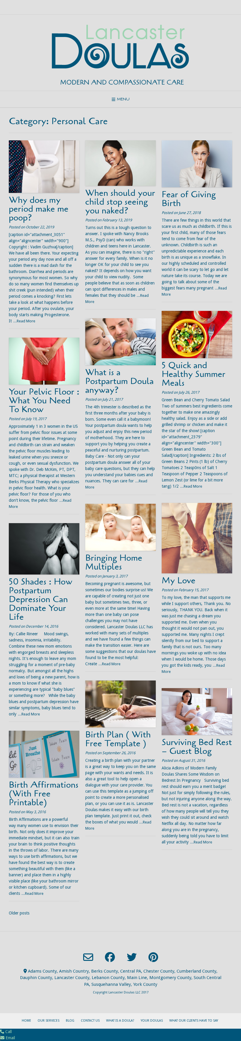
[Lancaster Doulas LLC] (120, 47)
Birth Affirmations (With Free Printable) (43, 793)
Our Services (48, 1021)
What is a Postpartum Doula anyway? (119, 381)
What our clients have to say (193, 1021)
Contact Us (90, 1021)
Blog (70, 1021)
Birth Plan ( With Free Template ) (118, 739)
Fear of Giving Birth (189, 198)
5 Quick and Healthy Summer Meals (193, 374)
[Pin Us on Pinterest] (153, 957)
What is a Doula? (120, 1021)
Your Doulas (152, 1021)
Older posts (19, 913)
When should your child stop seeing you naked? (120, 202)
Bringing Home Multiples (113, 562)
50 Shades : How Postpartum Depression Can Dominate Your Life (40, 599)
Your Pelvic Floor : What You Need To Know (44, 400)
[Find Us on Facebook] (110, 957)
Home (26, 1021)
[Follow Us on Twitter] (132, 957)
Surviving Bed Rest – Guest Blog (197, 746)
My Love (178, 581)
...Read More (24, 321)
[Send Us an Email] (88, 957)
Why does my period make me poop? (38, 209)
